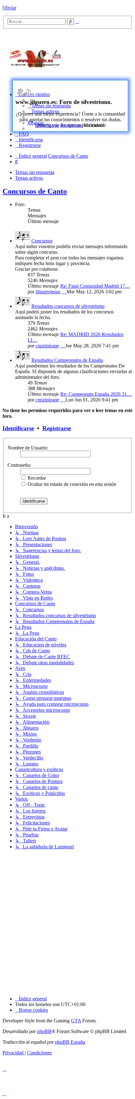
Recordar (36, 478)
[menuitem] (22, 134)
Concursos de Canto (35, 191)
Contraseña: (19, 465)
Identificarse (47, 125)
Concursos (41, 240)
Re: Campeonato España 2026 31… (96, 394)
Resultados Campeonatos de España (67, 360)
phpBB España (70, 1042)
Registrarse (71, 125)
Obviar (9, 7)
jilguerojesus (47, 291)
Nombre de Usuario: (28, 447)
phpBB (44, 1031)
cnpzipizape (47, 345)
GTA (76, 1020)
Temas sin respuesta (34, 172)
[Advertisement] (103, 57)
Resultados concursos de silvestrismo (68, 306)
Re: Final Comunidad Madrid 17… (95, 286)
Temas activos (29, 178)
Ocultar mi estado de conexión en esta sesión (71, 484)
